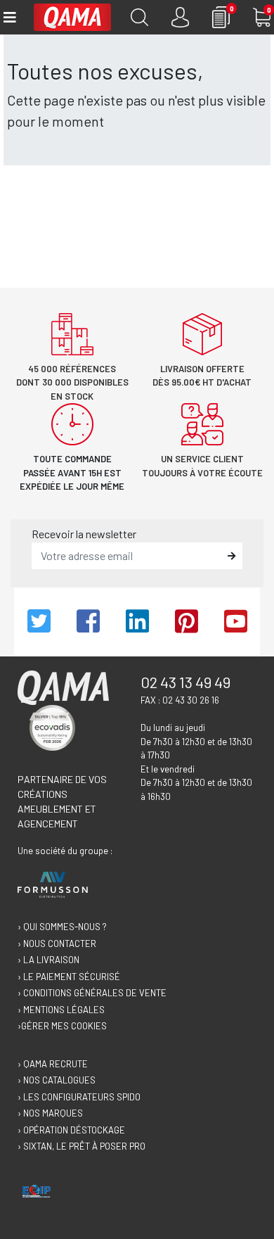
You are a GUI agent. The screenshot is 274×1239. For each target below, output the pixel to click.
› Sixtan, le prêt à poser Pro (81, 1146)
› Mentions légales (61, 1009)
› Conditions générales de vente (92, 992)
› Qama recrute (53, 1063)
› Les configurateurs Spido (79, 1097)
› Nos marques (50, 1113)
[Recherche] (139, 17)
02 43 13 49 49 (185, 682)
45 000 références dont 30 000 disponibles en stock (72, 382)
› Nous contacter (57, 943)
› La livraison (48, 959)
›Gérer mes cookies (62, 1025)
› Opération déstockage (71, 1130)
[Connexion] (180, 17)
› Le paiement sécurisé (69, 976)
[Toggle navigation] (9, 17)
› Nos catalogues (57, 1080)
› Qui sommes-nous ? (62, 926)
